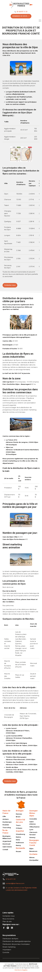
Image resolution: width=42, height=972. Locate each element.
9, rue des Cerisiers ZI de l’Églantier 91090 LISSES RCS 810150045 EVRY (21, 889)
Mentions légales (21, 970)
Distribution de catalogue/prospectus (16, 941)
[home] (21, 5)
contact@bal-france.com (15, 883)
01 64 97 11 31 (10, 879)
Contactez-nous (8, 916)
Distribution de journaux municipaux (16, 944)
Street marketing (9, 947)
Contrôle (6, 952)
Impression (7, 950)
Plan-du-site (7, 921)
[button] (40, 20)
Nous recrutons (8, 919)
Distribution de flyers (10, 939)
